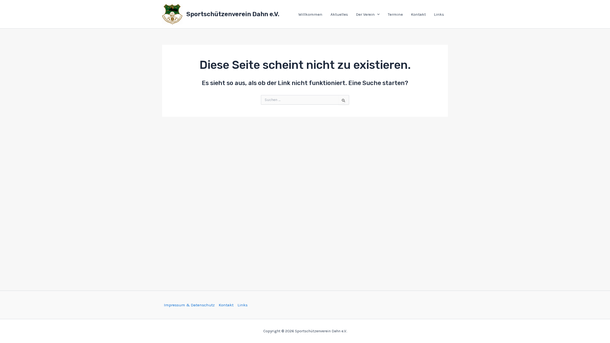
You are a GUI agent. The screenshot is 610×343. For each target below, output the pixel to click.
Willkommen (310, 14)
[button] (377, 14)
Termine (395, 14)
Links (439, 14)
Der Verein (365, 14)
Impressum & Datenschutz (189, 305)
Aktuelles (339, 14)
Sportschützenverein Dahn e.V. (232, 14)
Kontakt (418, 14)
